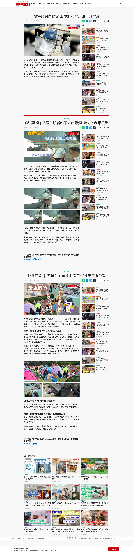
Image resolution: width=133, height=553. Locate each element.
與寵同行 (98, 28)
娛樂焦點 (98, 46)
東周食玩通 (66, 3)
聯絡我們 (20, 538)
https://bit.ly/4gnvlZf (32, 259)
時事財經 (42, 3)
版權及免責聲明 (40, 538)
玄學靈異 (83, 3)
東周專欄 (91, 3)
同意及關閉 (113, 549)
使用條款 (33, 538)
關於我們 (14, 538)
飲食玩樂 (98, 37)
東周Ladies (50, 3)
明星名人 (34, 3)
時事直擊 (66, 12)
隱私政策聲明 (26, 538)
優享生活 (58, 3)
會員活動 (75, 3)
